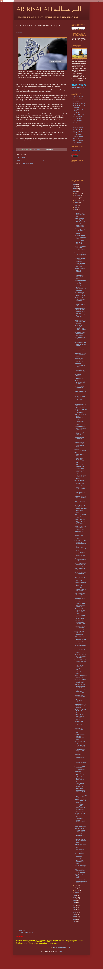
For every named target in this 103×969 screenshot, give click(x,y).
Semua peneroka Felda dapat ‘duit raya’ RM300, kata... (80, 220)
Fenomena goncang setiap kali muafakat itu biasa (80, 841)
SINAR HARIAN (77, 129)
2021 (74, 186)
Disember (77, 193)
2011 (74, 912)
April (76, 885)
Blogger (60, 951)
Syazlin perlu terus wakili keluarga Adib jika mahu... (80, 559)
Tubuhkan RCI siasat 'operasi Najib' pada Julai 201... (80, 661)
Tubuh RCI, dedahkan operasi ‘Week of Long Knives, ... (80, 564)
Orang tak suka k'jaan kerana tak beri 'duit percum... (80, 344)
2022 (74, 184)
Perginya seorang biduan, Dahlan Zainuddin (79, 433)
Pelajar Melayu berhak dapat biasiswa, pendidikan (80, 855)
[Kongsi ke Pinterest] (52, 149)
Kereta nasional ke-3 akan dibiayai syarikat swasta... (80, 406)
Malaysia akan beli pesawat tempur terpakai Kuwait (79, 225)
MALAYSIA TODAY (78, 121)
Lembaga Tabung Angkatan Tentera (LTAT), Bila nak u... (80, 830)
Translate (83, 29)
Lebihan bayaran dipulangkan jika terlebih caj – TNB (79, 370)
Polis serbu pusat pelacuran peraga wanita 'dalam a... (79, 871)
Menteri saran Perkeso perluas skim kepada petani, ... (80, 411)
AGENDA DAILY (77, 138)
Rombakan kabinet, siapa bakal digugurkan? (79, 259)
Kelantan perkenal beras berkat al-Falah (79, 835)
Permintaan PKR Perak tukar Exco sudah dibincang (79, 365)
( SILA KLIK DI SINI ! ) (77, 87)
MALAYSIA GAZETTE (79, 103)
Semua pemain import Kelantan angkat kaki (80, 393)
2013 (74, 907)
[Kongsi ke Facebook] (51, 149)
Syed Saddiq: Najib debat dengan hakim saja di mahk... (80, 881)
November (78, 195)
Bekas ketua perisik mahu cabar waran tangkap (80, 815)
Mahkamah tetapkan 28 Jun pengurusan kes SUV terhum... (80, 617)
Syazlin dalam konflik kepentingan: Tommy (80, 516)
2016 (74, 900)
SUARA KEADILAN (78, 114)
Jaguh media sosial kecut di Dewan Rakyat (79, 349)
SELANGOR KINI (77, 116)
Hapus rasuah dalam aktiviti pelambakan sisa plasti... (80, 282)
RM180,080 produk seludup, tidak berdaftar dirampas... (80, 507)
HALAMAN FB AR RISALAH (25, 932)
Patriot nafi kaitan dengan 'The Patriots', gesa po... (80, 360)
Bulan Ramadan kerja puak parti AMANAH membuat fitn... (80, 322)
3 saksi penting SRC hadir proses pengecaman (80, 633)
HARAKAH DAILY (78, 136)
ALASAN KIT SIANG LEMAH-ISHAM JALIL (80, 711)
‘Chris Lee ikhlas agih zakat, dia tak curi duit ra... (80, 355)
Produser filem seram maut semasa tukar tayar (80, 846)
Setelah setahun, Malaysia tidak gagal (79, 876)
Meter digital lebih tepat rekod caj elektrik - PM (79, 242)
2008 (74, 919)
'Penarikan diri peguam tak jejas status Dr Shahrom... (80, 492)
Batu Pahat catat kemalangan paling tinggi (80, 537)
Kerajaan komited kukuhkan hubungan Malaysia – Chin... (80, 795)
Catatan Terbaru (21, 160)
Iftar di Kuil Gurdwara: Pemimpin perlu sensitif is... (80, 573)
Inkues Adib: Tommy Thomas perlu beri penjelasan (79, 605)
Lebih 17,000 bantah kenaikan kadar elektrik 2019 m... (80, 579)
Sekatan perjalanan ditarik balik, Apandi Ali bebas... (80, 304)
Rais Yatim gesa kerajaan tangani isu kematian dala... (80, 762)
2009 (74, 916)
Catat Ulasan (21, 157)
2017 (74, 898)
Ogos (76, 202)
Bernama (19, 33)
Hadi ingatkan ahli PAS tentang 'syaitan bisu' (79, 439)
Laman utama (42, 160)
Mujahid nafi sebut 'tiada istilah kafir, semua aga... (79, 470)
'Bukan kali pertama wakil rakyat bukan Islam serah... (80, 254)
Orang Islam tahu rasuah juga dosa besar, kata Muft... (79, 482)
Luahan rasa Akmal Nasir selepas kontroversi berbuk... (80, 423)
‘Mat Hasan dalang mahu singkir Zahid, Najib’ (80, 339)
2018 (74, 895)
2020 (74, 189)
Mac (76, 888)
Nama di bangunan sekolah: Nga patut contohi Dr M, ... (80, 428)
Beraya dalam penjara (80, 826)
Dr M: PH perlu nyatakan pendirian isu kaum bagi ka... (80, 487)
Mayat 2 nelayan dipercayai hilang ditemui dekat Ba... (80, 820)
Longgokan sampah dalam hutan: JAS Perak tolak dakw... (80, 691)
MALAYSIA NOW (77, 143)
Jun (76, 207)
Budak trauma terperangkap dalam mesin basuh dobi (80, 773)
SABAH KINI (76, 112)
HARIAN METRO (77, 119)
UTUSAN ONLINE (78, 97)
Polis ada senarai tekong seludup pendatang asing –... (80, 638)
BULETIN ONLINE (78, 127)
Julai (76, 205)
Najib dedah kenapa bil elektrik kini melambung (79, 594)
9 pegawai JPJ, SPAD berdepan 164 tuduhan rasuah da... (80, 542)
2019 (74, 191)
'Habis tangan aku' (79, 824)
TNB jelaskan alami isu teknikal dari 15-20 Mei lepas (80, 237)
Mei (76, 209)
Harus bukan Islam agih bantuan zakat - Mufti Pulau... (80, 334)
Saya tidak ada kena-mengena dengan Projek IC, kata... (80, 686)
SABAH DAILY (77, 123)
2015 (74, 902)
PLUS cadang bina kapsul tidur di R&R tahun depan (80, 299)
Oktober (77, 198)
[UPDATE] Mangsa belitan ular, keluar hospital (79, 750)
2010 (74, 914)
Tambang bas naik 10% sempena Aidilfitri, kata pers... (80, 387)
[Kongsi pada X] (49, 149)
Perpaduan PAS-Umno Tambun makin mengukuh (79, 700)
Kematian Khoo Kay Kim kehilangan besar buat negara (79, 627)
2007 (74, 921)
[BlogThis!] (48, 149)
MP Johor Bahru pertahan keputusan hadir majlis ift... (80, 589)
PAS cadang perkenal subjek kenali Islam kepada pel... (80, 656)
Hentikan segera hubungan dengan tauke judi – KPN (79, 790)
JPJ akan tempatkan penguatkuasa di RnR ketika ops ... (79, 768)
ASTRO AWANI (77, 107)
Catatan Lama (63, 160)
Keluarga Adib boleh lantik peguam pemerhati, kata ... (79, 270)
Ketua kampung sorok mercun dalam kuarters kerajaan (80, 528)
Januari (77, 892)
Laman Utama (21, 930)
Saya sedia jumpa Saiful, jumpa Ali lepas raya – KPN (79, 622)
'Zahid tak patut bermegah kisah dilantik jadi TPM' (79, 806)
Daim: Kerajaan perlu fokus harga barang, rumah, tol (80, 801)
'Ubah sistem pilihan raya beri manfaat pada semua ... (79, 398)
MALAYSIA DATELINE (79, 105)
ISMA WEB (76, 101)
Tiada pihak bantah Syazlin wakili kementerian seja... (80, 554)
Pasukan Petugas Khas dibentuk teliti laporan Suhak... (80, 785)
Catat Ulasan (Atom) (27, 163)
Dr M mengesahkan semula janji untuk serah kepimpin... (79, 310)
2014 (74, 905)
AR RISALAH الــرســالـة (48, 9)
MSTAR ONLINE (77, 134)
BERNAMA (76, 125)
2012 (74, 909)
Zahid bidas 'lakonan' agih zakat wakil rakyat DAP (80, 584)
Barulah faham (78, 401)
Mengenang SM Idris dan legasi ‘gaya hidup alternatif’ (80, 681)
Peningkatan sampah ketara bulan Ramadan (80, 600)
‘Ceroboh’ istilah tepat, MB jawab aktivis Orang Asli (80, 382)
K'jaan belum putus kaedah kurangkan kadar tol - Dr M (80, 651)
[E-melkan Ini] (47, 149)
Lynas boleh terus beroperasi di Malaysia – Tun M (79, 294)
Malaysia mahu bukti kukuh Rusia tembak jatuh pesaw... (80, 265)
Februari (77, 890)
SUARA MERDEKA (78, 99)
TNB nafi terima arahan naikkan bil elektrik (80, 454)
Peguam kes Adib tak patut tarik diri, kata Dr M (80, 498)
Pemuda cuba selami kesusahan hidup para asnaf (80, 706)
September (78, 200)
